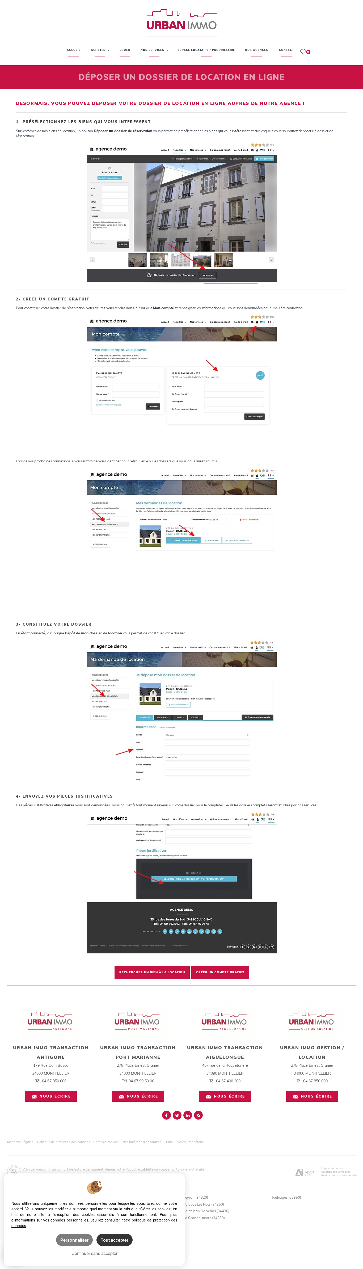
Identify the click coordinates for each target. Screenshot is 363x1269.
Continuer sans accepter (94, 1253)
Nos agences (256, 50)
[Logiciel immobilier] (305, 1171)
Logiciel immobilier (332, 1167)
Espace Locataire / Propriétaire (206, 50)
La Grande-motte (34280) (204, 1218)
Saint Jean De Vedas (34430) (206, 1211)
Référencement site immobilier (339, 1175)
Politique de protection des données (63, 1142)
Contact (286, 50)
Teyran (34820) (195, 1197)
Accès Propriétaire (190, 1142)
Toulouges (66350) (286, 1197)
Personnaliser (74, 1240)
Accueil (74, 50)
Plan (169, 1142)
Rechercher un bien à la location (152, 972)
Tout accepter (114, 1240)
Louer (125, 50)
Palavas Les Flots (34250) (203, 1204)
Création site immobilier (335, 1171)
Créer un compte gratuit (220, 972)
